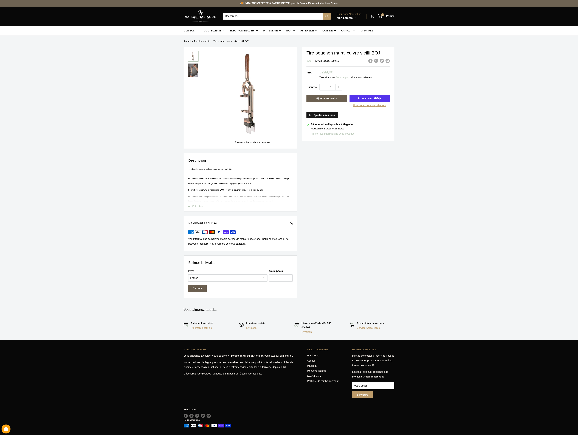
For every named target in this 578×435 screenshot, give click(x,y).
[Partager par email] (387, 60)
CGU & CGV (314, 375)
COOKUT (346, 30)
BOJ (308, 61)
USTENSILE (307, 30)
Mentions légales (316, 370)
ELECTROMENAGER (242, 30)
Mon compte (345, 17)
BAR (288, 30)
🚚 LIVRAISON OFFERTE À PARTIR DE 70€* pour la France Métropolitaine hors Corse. (289, 3)
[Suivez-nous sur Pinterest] (203, 415)
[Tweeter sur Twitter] (382, 60)
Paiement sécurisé (201, 327)
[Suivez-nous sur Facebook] (186, 415)
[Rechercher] (327, 16)
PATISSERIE (270, 30)
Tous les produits (202, 41)
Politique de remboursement (323, 381)
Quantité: (312, 87)
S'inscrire (362, 394)
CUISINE (327, 30)
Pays (191, 271)
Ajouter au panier (326, 98)
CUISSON (189, 30)
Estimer (197, 288)
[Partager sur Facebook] (370, 60)
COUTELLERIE (212, 30)
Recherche (313, 355)
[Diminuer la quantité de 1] (323, 87)
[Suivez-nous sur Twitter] (191, 415)
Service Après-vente (368, 327)
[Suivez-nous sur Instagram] (197, 415)
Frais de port (342, 77)
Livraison (251, 327)
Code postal (276, 271)
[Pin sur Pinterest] (376, 60)
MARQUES (366, 30)
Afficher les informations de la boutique (332, 133)
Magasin (312, 365)
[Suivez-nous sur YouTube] (209, 415)
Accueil (187, 41)
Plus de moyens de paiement (369, 105)
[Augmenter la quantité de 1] (339, 87)
